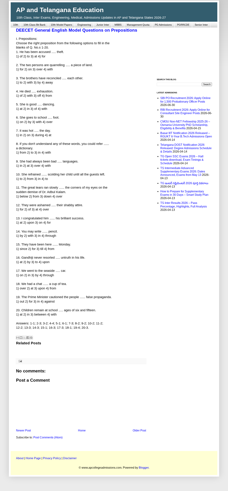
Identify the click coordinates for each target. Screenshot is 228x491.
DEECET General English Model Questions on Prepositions (76, 30)
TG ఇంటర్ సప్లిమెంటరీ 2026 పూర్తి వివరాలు (184, 183)
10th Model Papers (61, 24)
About (20, 458)
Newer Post (23, 430)
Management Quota (138, 24)
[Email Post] (19, 360)
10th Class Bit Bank (34, 24)
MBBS (118, 24)
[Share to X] (24, 337)
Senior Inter (201, 24)
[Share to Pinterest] (31, 337)
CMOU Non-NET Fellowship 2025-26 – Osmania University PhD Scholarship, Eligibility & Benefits (185, 125)
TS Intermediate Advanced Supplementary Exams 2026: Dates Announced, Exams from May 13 (182, 171)
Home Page (33, 458)
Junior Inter (102, 24)
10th (15, 24)
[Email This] (17, 337)
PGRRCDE (183, 24)
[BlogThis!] (21, 337)
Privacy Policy (52, 458)
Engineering (84, 24)
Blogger (144, 467)
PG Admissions (163, 24)
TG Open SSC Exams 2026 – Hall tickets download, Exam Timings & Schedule (182, 160)
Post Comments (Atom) (48, 437)
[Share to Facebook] (28, 337)
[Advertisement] (184, 51)
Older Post (139, 430)
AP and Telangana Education (60, 10)
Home (82, 430)
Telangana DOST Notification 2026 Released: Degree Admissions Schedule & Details (186, 148)
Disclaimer (70, 458)
